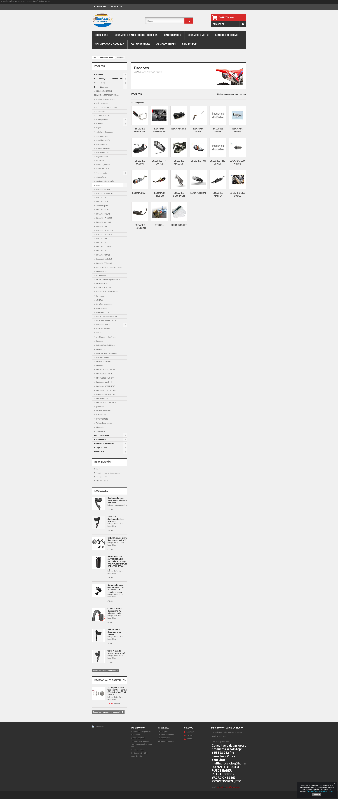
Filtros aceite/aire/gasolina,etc (108, 280)
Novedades (101, 490)
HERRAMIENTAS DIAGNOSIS (107, 292)
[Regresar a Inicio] (94, 57)
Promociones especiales (110, 680)
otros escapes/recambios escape (109, 267)
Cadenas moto (102, 136)
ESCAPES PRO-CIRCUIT (105, 230)
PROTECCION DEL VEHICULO (107, 390)
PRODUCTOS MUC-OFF (105, 378)
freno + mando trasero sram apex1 (116, 652)
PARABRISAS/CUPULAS (105, 345)
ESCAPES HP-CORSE (104, 218)
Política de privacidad (139, 753)
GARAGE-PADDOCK (103, 288)
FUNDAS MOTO (102, 284)
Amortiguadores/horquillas (106, 107)
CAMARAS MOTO (103, 140)
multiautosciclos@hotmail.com (228, 787)
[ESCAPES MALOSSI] (178, 147)
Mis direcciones (164, 738)
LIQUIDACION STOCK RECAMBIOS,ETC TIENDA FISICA (106, 93)
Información (102, 461)
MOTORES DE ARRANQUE (106, 321)
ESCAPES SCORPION (104, 247)
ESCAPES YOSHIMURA (105, 193)
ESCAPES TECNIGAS (104, 263)
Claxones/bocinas (103, 165)
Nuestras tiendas (102, 481)
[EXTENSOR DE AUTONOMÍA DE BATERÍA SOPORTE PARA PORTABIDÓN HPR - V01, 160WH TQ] (98, 562)
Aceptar (317, 795)
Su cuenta (218, 24)
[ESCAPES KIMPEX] (218, 179)
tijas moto (100, 427)
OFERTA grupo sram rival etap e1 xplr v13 (117, 539)
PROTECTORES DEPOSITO (106, 403)
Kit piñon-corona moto (105, 304)
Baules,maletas (102, 120)
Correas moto (101, 173)
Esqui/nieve (189, 44)
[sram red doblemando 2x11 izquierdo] (98, 522)
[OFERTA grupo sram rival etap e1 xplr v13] (98, 543)
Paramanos (100, 349)
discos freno (101, 177)
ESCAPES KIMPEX (103, 255)
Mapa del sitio (136, 756)
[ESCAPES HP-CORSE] (159, 147)
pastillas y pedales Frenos (106, 337)
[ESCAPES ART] (139, 179)
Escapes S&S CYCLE (104, 259)
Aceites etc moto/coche (105, 99)
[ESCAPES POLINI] (237, 115)
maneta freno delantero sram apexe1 (114, 632)
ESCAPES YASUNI (103, 214)
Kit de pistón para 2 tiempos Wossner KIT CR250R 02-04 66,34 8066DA (117, 691)
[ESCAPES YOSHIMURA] (159, 115)
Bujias (98, 128)
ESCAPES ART (101, 239)
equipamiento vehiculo (105, 181)
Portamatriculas (102, 398)
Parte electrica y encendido (106, 353)
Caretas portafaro (103, 148)
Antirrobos (100, 111)
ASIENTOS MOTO (102, 116)
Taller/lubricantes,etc (104, 423)
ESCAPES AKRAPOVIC (104, 189)
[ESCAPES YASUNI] (139, 147)
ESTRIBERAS (101, 275)
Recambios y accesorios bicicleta (136, 35)
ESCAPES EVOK (102, 202)
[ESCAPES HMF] (198, 179)
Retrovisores (101, 415)
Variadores (100, 431)
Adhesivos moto (102, 103)
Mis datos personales (166, 741)
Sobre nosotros (102, 477)
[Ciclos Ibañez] (109, 726)
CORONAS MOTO (102, 169)
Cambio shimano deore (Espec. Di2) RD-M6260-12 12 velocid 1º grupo (115, 588)
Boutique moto (140, 44)
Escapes (99, 185)
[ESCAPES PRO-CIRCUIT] (218, 147)
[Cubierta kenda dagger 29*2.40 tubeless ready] (98, 614)
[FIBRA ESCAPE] (178, 211)
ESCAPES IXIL (101, 198)
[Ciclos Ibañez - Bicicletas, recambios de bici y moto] (116, 20)
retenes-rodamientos (104, 411)
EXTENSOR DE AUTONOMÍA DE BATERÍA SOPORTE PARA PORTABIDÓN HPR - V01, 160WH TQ (117, 563)
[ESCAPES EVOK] (198, 115)
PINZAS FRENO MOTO (104, 362)
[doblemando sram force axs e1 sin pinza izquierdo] (98, 503)
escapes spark (102, 206)
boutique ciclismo (226, 35)
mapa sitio (116, 6)
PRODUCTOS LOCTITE (104, 374)
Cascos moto (172, 35)
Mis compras (163, 731)
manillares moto (102, 312)
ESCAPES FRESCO (103, 243)
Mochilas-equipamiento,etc (106, 316)
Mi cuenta (163, 728)
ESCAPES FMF (101, 226)
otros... (159, 225)
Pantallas (99, 341)
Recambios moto (198, 35)
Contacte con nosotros (140, 741)
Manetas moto (101, 308)
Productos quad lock (104, 382)
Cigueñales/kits (102, 157)
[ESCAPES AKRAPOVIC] (139, 115)
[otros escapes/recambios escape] (159, 211)
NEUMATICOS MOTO (104, 329)
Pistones (99, 366)
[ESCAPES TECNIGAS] (139, 211)
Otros (98, 333)
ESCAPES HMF (101, 251)
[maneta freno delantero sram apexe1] (98, 635)
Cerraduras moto (102, 152)
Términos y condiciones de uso (108, 473)
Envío (98, 469)
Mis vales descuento (166, 735)
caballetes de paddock (105, 132)
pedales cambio (102, 357)
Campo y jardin (166, 44)
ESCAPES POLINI (102, 210)
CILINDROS (100, 161)
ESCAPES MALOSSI (103, 222)
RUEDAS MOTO (102, 419)
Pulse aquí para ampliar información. (320, 791)
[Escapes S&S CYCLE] (237, 179)
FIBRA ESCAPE (101, 271)
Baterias (99, 124)
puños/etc (100, 407)
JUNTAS (99, 300)
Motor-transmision (103, 325)
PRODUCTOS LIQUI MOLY (105, 370)
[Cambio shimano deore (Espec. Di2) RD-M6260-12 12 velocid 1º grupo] (98, 590)
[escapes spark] (218, 115)
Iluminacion (100, 296)
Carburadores (101, 144)
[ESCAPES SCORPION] (178, 179)
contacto (100, 6)
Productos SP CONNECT (105, 386)
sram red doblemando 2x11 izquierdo (115, 519)
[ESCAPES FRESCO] (159, 179)
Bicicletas (101, 35)
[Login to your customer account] (243, 24)
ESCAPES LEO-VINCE (104, 234)
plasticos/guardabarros (105, 394)
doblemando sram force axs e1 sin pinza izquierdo (117, 500)
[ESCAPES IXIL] (178, 115)
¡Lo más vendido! (137, 738)
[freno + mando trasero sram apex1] (98, 656)
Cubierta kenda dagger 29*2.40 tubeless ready (114, 610)
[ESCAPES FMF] (198, 147)
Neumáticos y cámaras (109, 44)
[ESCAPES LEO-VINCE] (237, 147)
